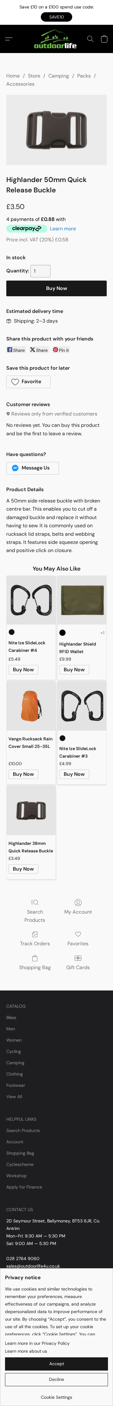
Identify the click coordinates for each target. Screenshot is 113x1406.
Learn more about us (26, 1351)
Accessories (20, 84)
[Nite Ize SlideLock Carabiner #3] (81, 706)
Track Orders (35, 943)
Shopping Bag (35, 967)
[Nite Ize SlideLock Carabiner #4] (31, 600)
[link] (56, 1395)
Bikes (11, 1017)
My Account (78, 912)
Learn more (63, 228)
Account (14, 1142)
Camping (58, 75)
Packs (84, 75)
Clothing (14, 1074)
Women (14, 1040)
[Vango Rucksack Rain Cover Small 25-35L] (31, 706)
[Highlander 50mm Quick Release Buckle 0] (56, 130)
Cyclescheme (20, 1164)
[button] (56, 17)
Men (10, 1029)
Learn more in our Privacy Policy (37, 1343)
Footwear (15, 1085)
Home (13, 75)
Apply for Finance (24, 1187)
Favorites (78, 943)
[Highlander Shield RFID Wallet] (81, 600)
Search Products (34, 916)
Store (34, 75)
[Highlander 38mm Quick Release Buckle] (31, 810)
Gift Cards (78, 967)
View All (14, 1096)
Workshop (16, 1175)
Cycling (13, 1051)
